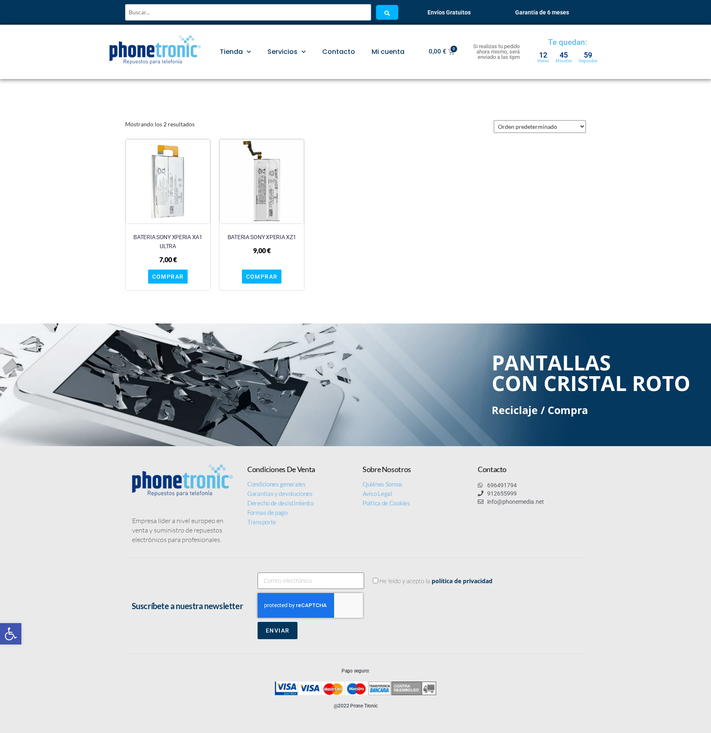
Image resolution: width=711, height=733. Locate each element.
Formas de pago (267, 512)
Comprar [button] (168, 276)
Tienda (231, 51)
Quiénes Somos (382, 484)
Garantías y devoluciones (280, 493)
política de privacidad (462, 581)
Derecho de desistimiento (280, 503)
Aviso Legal (377, 493)
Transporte (261, 522)
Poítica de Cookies (386, 503)
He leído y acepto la (436, 581)
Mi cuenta (388, 51)
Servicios (282, 51)
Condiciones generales (276, 484)
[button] (10, 634)
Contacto (338, 51)
